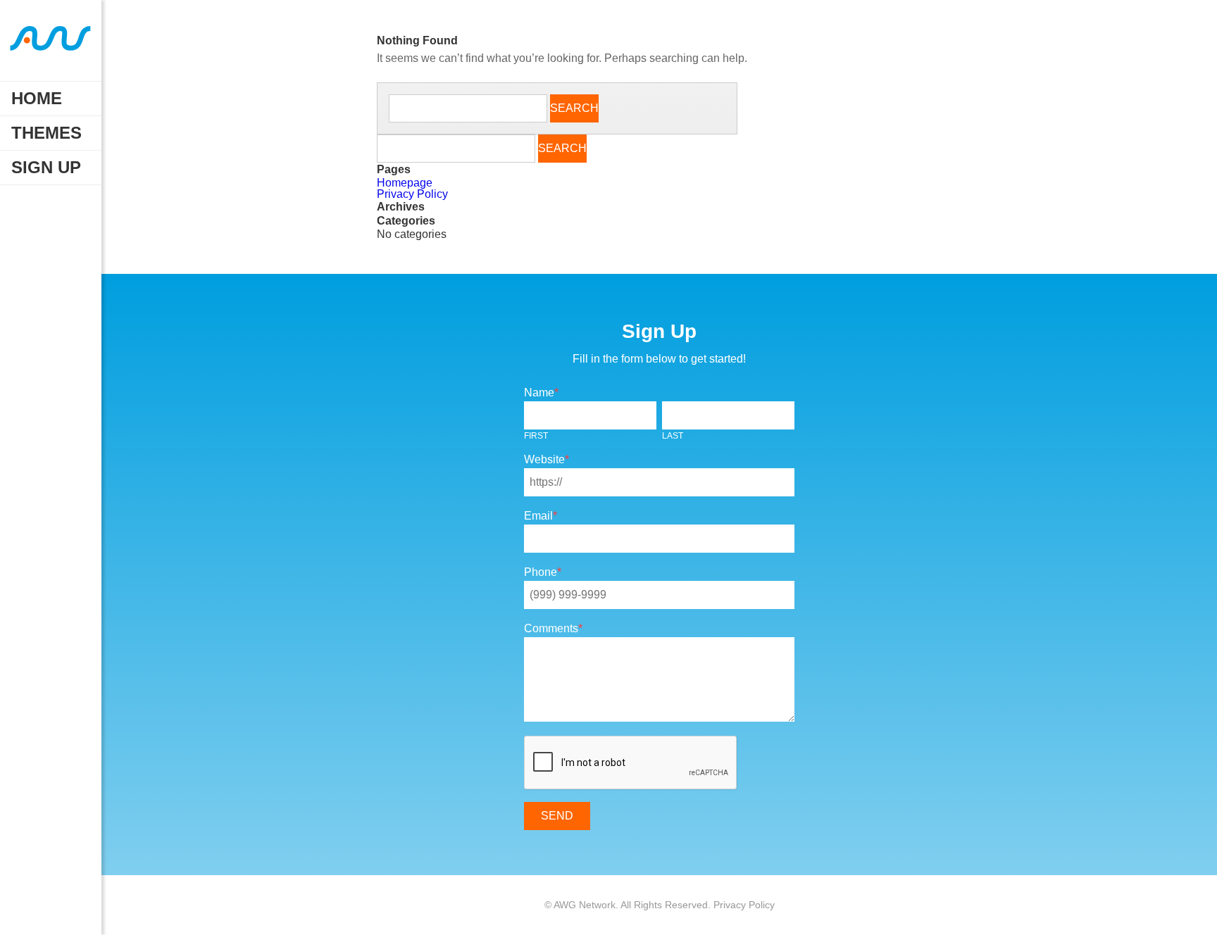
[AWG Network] (50, 46)
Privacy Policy (412, 194)
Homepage (404, 183)
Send (557, 816)
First (536, 436)
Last (672, 436)
